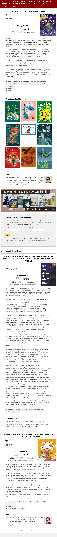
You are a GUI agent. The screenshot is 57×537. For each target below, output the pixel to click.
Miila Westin (11, 88)
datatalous (11, 409)
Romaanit (22, 1)
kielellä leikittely (12, 501)
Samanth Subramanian (14, 412)
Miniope (10, 506)
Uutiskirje (37, 3)
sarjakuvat (25, 83)
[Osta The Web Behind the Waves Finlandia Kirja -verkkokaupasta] (18, 279)
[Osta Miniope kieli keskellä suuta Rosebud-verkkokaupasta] (25, 455)
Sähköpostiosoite (35, 228)
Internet (25, 409)
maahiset (8, 83)
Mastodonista (17, 184)
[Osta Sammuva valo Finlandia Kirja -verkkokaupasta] (18, 30)
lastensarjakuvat (41, 81)
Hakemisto (16, 3)
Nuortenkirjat (47, 1)
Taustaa (44, 3)
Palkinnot (24, 3)
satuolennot (32, 83)
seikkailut (39, 83)
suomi (9, 90)
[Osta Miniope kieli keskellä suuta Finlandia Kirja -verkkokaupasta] (17, 455)
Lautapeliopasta (33, 180)
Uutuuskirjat (17, 5)
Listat (31, 3)
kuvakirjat (30, 501)
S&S (6, 14)
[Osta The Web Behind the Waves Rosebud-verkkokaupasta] (27, 279)
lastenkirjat (33, 81)
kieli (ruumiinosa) (22, 501)
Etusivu (15, 1)
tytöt (44, 83)
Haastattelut (27, 5)
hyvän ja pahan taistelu (14, 81)
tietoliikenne (40, 409)
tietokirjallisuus (32, 409)
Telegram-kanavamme (31, 224)
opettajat (43, 501)
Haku (51, 5)
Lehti (14, 6)
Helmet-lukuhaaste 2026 (40, 5)
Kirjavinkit (5, 3)
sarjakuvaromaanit (16, 83)
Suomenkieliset (31, 1)
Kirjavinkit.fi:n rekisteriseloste (19, 242)
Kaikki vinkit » (25, 184)
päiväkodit (8, 504)
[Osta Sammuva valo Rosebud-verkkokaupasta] (26, 30)
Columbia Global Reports (11, 264)
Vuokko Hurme (12, 508)
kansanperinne (25, 81)
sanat (13, 504)
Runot (39, 1)
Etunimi (7, 228)
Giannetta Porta (21, 508)
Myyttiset (10, 86)
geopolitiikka (18, 409)
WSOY (6, 439)
